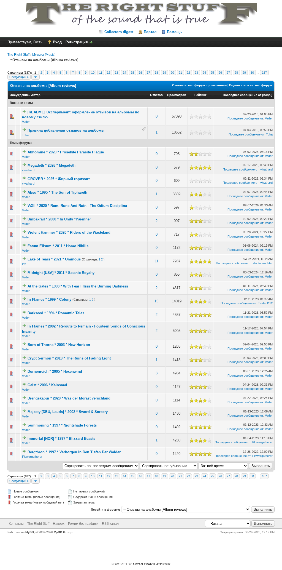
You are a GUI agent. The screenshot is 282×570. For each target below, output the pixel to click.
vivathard (28, 170)
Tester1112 (265, 303)
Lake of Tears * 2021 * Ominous (54, 259)
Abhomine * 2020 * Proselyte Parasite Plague (66, 152)
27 (228, 72)
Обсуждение (19, 95)
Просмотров (176, 95)
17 (148, 72)
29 (244, 72)
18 (156, 72)
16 (140, 72)
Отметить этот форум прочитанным (199, 85)
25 (212, 72)
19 (164, 72)
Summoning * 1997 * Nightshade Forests (62, 425)
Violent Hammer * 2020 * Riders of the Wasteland (69, 232)
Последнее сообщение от (242, 95)
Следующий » (19, 77)
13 (116, 72)
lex (24, 264)
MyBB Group (63, 532)
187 (264, 72)
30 (252, 72)
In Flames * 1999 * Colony (49, 299)
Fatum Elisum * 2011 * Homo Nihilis (58, 246)
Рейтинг (200, 95)
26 (220, 72)
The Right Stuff (18, 55)
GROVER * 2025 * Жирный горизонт (59, 179)
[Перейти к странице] (35, 77)
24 (204, 72)
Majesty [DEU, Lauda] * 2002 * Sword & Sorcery (68, 412)
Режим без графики (83, 524)
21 (180, 72)
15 (132, 72)
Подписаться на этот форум (250, 85)
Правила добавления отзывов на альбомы (66, 130)
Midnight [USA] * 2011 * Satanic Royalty (61, 273)
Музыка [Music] (43, 55)
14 (124, 72)
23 (196, 72)
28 (236, 72)
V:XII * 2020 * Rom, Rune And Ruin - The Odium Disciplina (77, 206)
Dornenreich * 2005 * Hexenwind (55, 371)
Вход (57, 42)
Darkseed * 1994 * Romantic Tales (56, 313)
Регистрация (77, 42)
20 (172, 72)
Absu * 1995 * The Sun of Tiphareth (57, 192)
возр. (267, 95)
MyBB (29, 532)
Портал (150, 32)
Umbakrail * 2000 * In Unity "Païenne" (59, 219)
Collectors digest (118, 32)
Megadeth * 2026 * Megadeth (51, 165)
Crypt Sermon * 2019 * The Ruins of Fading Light (69, 358)
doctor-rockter (263, 263)
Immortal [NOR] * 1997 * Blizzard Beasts (61, 438)
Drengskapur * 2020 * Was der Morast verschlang (69, 398)
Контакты (16, 524)
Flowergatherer (262, 442)
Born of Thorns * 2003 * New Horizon (59, 345)
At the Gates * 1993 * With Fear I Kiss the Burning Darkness (78, 286)
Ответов (156, 95)
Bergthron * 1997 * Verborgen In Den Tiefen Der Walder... (76, 452)
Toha (25, 135)
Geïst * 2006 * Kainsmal (47, 385)
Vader (26, 121)
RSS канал (110, 524)
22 (188, 72)
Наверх (58, 524)
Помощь (174, 32)
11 (100, 72)
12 (108, 72)
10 (92, 72)
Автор (35, 95)
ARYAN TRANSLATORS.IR (151, 564)
